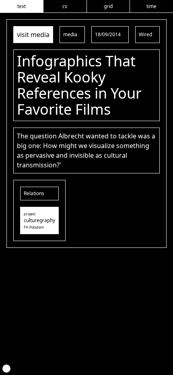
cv (64, 6)
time (151, 6)
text (21, 6)
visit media (33, 34)
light (6, 368)
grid (108, 6)
